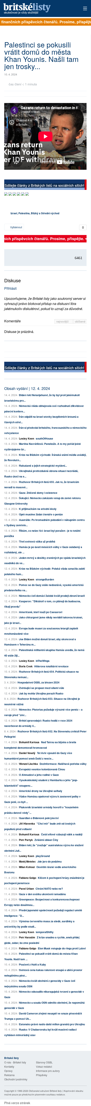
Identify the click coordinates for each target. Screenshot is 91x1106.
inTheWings (43, 661)
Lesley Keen (26, 438)
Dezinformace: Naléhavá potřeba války (63, 764)
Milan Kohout (27, 867)
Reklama (9, 1075)
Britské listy (37, 9)
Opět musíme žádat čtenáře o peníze (41, 514)
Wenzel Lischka (28, 764)
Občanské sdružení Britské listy (45, 1090)
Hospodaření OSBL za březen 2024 (38, 682)
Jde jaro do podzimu (49, 861)
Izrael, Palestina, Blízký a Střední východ (35, 213)
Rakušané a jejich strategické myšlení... (43, 465)
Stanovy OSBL (44, 1062)
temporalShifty (45, 932)
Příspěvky (41, 1075)
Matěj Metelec (27, 861)
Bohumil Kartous (29, 742)
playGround (43, 856)
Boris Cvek (26, 666)
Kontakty (9, 1066)
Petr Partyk (26, 840)
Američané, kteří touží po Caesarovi (40, 612)
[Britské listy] (45, 185)
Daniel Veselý (27, 753)
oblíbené (80, 321)
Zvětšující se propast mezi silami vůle (41, 688)
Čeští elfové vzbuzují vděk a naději (61, 834)
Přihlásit (10, 288)
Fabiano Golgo (27, 878)
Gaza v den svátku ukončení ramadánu (42, 894)
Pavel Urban (26, 888)
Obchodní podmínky (15, 1079)
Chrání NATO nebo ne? (49, 888)
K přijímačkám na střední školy (38, 509)
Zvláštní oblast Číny (46, 840)
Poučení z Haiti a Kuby (32, 964)
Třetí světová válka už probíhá (37, 541)
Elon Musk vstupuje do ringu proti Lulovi (62, 948)
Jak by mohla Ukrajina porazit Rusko (41, 693)
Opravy (8, 1071)
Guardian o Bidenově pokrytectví (39, 818)
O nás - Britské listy (15, 1062)
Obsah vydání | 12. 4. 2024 (27, 388)
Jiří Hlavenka (27, 823)
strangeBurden (45, 579)
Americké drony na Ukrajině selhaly (40, 791)
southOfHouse (44, 438)
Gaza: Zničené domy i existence (38, 493)
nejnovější (63, 321)
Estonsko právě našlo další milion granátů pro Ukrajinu (52, 1024)
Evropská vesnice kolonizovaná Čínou (42, 769)
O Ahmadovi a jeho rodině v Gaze (39, 775)
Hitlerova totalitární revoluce (51, 666)
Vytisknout (16, 227)
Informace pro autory (48, 1071)
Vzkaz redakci (44, 1066)
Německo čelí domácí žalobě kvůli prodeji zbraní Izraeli (52, 596)
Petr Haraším (27, 937)
